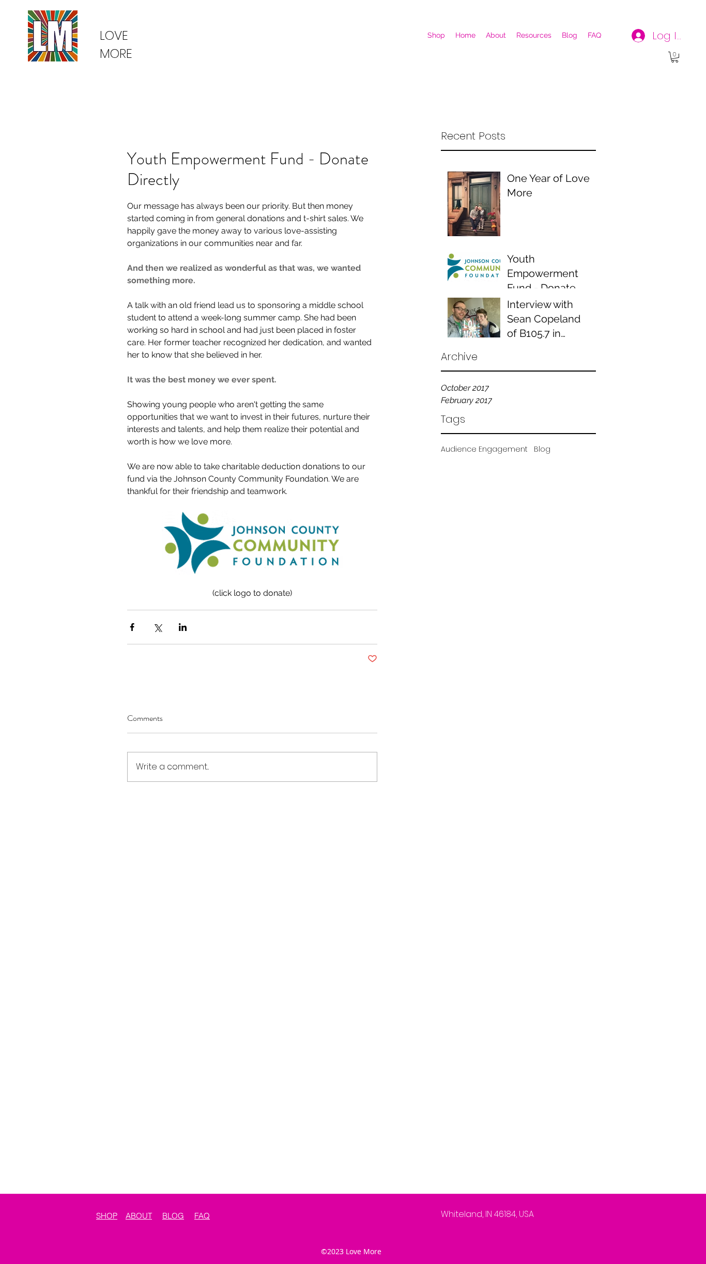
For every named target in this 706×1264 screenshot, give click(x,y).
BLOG (173, 1216)
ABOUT (139, 1216)
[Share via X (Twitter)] (157, 627)
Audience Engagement (484, 449)
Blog (542, 449)
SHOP (106, 1216)
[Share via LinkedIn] (183, 627)
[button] (674, 57)
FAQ (202, 1216)
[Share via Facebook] (132, 627)
